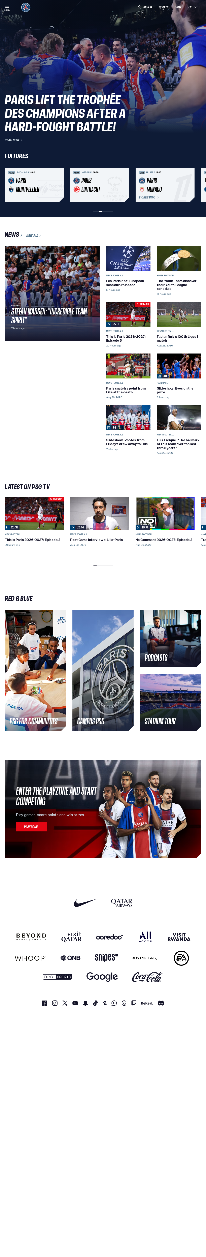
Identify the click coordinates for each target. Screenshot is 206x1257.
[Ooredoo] (109, 937)
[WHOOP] (30, 958)
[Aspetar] (144, 958)
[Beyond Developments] (31, 937)
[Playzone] (31, 826)
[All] (145, 937)
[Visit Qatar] (71, 937)
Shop (178, 7)
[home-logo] (26, 7)
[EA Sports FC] (181, 958)
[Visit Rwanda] (179, 937)
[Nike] (85, 903)
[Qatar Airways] (121, 903)
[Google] (102, 977)
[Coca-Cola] (147, 977)
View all (32, 235)
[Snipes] (106, 958)
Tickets (164, 7)
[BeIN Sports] (57, 977)
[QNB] (70, 958)
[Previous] (9, 185)
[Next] (196, 185)
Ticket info (147, 197)
